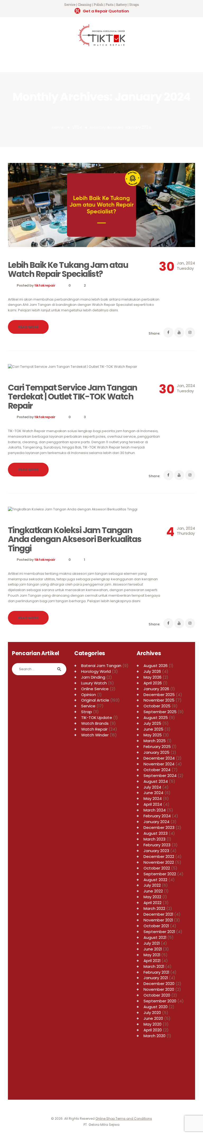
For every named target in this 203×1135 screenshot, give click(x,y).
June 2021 (153, 949)
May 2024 (153, 798)
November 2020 (159, 989)
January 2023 (156, 850)
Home (58, 127)
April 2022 (153, 902)
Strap (86, 711)
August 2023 (156, 833)
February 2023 (157, 845)
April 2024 (153, 804)
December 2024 (159, 758)
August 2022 (155, 879)
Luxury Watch (94, 683)
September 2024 (160, 775)
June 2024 (153, 792)
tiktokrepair (45, 285)
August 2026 (156, 665)
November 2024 (159, 764)
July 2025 (152, 723)
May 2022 (152, 897)
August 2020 (156, 1007)
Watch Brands (95, 723)
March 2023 (154, 839)
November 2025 (159, 700)
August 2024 (156, 781)
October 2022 (157, 868)
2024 (77, 127)
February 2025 (157, 746)
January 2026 (156, 689)
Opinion (88, 694)
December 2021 (158, 914)
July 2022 (152, 885)
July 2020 (152, 1012)
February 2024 (157, 816)
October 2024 (157, 769)
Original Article (95, 700)
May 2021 (152, 955)
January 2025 (156, 752)
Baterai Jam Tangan (101, 665)
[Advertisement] (39, 1065)
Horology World (96, 671)
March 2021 (154, 966)
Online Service (95, 689)
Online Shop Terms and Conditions (123, 1118)
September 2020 (160, 1001)
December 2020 (159, 983)
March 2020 (154, 1036)
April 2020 (153, 1030)
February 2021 (156, 972)
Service (88, 706)
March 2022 (154, 908)
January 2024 (156, 821)
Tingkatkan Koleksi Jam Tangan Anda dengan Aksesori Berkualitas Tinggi (74, 539)
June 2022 (153, 891)
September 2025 (160, 711)
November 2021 (158, 920)
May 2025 (153, 735)
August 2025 (156, 717)
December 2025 (159, 694)
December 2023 (159, 827)
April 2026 (153, 683)
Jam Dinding (93, 677)
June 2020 (153, 1018)
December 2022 (159, 856)
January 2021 (156, 978)
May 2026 (153, 677)
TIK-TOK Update (96, 717)
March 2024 (155, 810)
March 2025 (155, 740)
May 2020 (153, 1024)
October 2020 (157, 995)
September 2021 (159, 931)
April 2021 (152, 960)
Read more (28, 327)
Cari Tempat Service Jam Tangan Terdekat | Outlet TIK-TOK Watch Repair (72, 396)
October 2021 (156, 926)
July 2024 (152, 787)
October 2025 (157, 706)
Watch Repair (94, 729)
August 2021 (155, 937)
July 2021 (152, 943)
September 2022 (160, 874)
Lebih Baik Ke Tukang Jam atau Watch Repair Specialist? (68, 269)
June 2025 (153, 729)
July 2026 (152, 671)
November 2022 (159, 862)
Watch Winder (95, 735)
